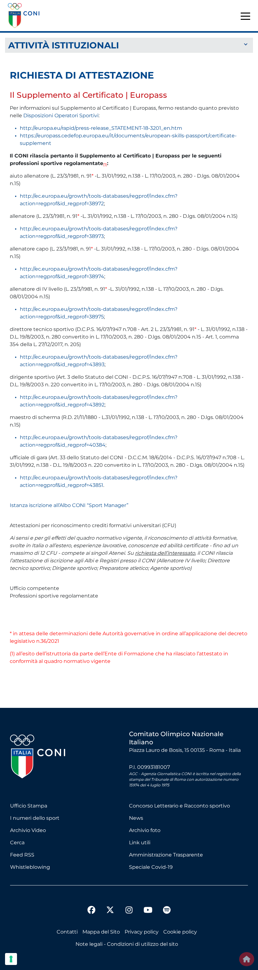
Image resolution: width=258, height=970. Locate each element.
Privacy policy (142, 932)
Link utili (139, 843)
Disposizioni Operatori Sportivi (60, 115)
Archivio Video (28, 830)
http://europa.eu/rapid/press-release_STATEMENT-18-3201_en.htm (101, 128)
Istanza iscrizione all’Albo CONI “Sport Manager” (69, 505)
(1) (12, 654)
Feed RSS (22, 855)
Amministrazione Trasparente (166, 855)
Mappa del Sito (101, 932)
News (136, 818)
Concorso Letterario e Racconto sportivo (179, 806)
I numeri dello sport (34, 818)
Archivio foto (144, 830)
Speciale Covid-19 (151, 867)
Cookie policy (180, 932)
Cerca (17, 843)
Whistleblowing (30, 867)
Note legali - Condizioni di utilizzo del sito (127, 944)
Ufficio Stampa (28, 806)
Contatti (67, 932)
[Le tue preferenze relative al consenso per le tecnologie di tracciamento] (11, 959)
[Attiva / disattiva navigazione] (129, 44)
